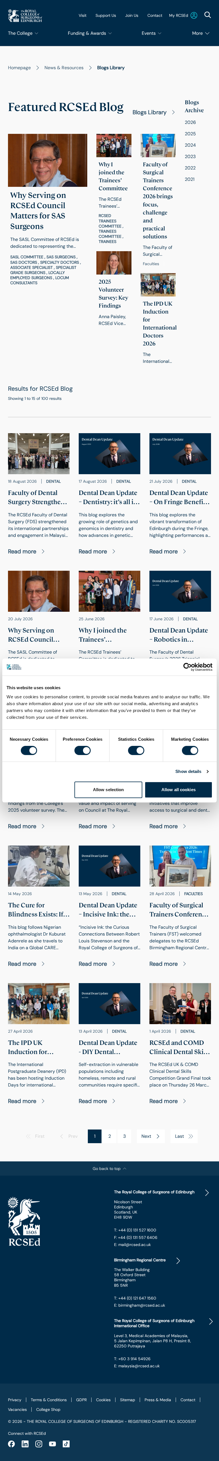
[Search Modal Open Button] (207, 14)
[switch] (82, 750)
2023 (190, 156)
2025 (190, 134)
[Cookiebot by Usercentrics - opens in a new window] (187, 667)
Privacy (14, 1399)
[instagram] (38, 1443)
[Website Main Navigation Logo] (25, 15)
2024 (190, 145)
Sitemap (127, 1399)
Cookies (103, 1399)
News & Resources (64, 68)
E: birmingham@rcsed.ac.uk (139, 1305)
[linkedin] (25, 1443)
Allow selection (108, 789)
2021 (189, 179)
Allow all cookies (178, 789)
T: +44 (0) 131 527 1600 (135, 1230)
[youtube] (52, 1443)
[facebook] (11, 1443)
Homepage (19, 68)
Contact (154, 15)
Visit (82, 15)
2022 (190, 168)
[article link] (47, 209)
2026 (190, 122)
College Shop (48, 1409)
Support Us (106, 15)
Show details (188, 771)
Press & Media (158, 1399)
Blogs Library (150, 112)
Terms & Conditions (49, 1399)
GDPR (81, 1399)
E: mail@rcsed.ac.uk (132, 1244)
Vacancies (17, 1409)
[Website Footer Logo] (56, 1221)
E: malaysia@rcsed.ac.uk (137, 1365)
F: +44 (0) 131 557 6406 (135, 1237)
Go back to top (107, 1168)
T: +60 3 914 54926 (132, 1358)
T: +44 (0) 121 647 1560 (135, 1298)
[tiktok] (66, 1443)
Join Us (131, 15)
